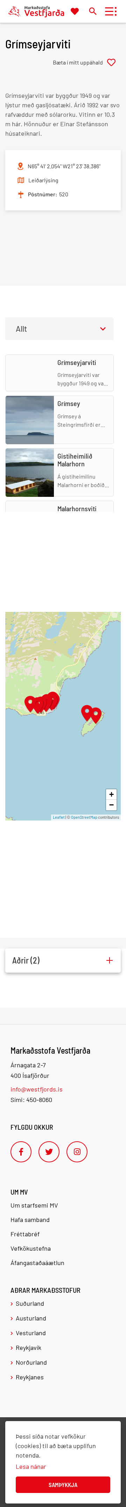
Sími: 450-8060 (31, 1099)
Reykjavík (28, 1347)
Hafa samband (30, 1219)
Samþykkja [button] (63, 1484)
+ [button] (111, 794)
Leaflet (59, 817)
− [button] (111, 804)
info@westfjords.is (36, 1089)
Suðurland (30, 1303)
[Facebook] (20, 1151)
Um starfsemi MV (34, 1205)
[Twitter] (48, 1151)
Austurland (31, 1318)
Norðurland (31, 1362)
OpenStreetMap (84, 817)
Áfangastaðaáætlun (37, 1262)
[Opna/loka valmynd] (109, 11)
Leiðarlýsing (43, 180)
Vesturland (31, 1333)
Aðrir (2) (26, 960)
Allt (21, 328)
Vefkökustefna (30, 1248)
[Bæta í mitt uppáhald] (87, 62)
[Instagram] (77, 1151)
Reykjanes (30, 1377)
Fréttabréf (25, 1234)
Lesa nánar (31, 1466)
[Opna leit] (93, 11)
